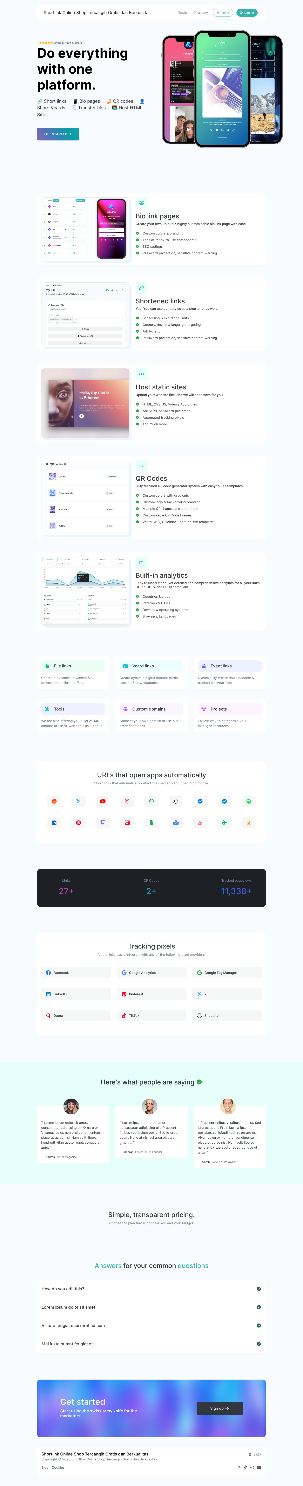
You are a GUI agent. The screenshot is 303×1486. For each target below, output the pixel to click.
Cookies (58, 1467)
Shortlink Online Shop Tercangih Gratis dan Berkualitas (97, 12)
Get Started (56, 134)
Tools (182, 13)
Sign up (248, 12)
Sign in (225, 12)
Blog (44, 1467)
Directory (200, 13)
